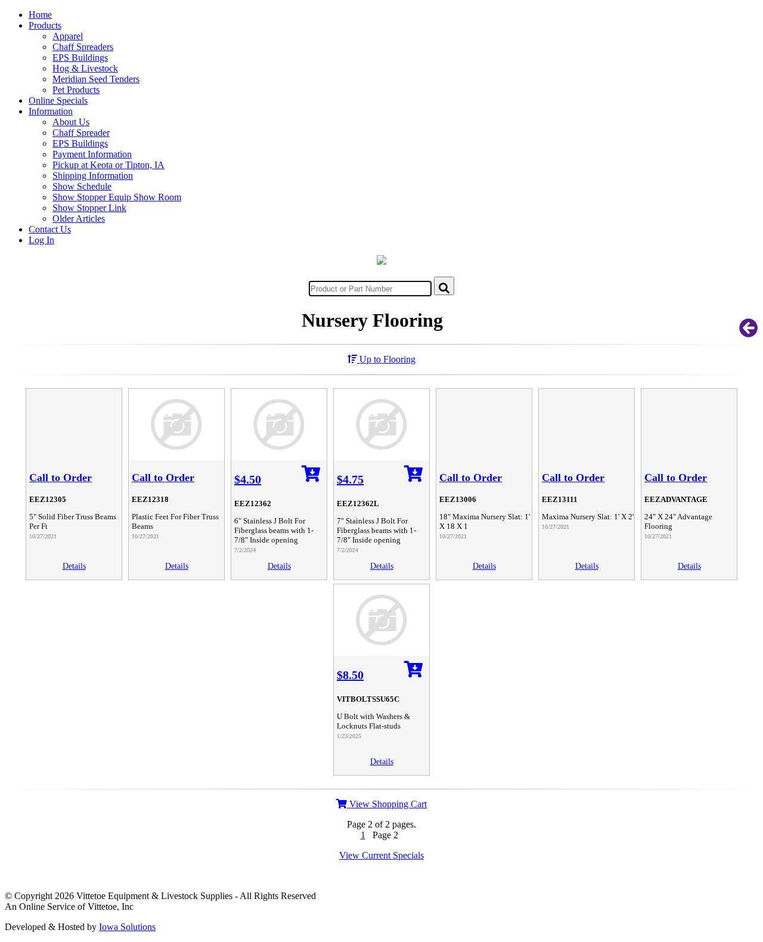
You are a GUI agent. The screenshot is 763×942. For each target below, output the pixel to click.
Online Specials (58, 100)
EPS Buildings (80, 57)
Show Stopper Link (89, 208)
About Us (70, 122)
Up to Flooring (386, 359)
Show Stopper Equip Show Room (116, 197)
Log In (41, 240)
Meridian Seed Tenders (95, 79)
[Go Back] (748, 332)
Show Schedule (81, 186)
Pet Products (76, 90)
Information (51, 111)
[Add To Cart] (311, 477)
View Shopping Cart (387, 804)
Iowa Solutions (127, 927)
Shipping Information (92, 176)
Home (40, 15)
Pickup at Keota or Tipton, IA (108, 165)
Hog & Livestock (85, 68)
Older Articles (78, 218)
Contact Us (50, 229)
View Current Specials (381, 855)
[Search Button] (444, 286)
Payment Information (92, 154)
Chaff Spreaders (82, 47)
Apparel (67, 36)
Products (45, 25)
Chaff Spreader (81, 133)
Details (74, 566)
